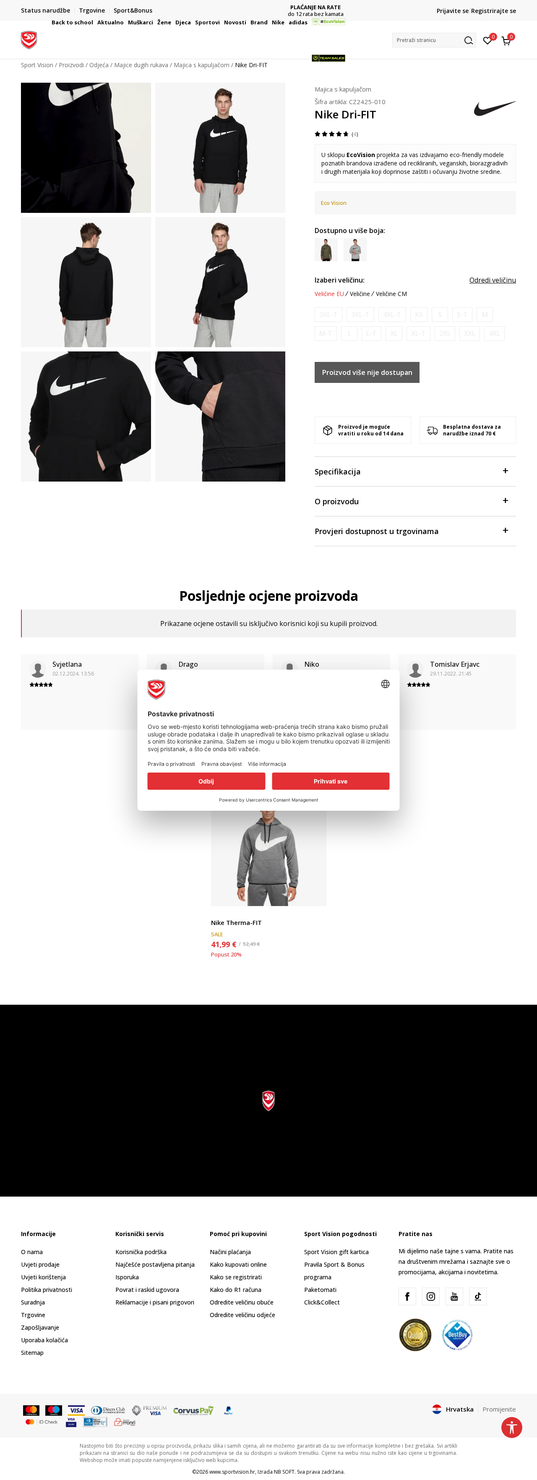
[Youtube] (454, 1296)
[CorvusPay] (193, 1410)
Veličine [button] (360, 294)
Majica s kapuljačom (343, 89)
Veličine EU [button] (329, 294)
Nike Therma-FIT (236, 922)
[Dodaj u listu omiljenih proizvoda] (315, 894)
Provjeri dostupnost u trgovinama (377, 531)
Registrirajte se (493, 11)
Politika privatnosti (46, 1290)
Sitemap (32, 1353)
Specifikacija (338, 471)
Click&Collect (322, 1302)
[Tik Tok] (477, 1296)
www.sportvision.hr (232, 1471)
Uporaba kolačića (44, 1340)
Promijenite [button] (499, 1409)
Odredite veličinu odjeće (242, 1315)
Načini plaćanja (230, 1252)
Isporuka (127, 1277)
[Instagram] (430, 1296)
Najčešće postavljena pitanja (155, 1264)
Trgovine (33, 1315)
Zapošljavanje (40, 1327)
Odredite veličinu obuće (242, 1302)
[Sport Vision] (29, 39)
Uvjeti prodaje (40, 1264)
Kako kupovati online (238, 1264)
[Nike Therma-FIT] (268, 848)
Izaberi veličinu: (340, 280)
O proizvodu (337, 501)
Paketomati (320, 1290)
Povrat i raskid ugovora (147, 1290)
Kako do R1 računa (235, 1290)
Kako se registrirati (236, 1277)
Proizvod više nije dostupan (367, 372)
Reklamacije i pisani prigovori (154, 1302)
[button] (94, 22)
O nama (32, 1252)
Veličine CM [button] (391, 294)
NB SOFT (284, 1471)
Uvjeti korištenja (43, 1277)
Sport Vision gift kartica (336, 1252)
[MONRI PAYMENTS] (124, 1421)
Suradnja (33, 1302)
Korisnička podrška (141, 1252)
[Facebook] (407, 1296)
